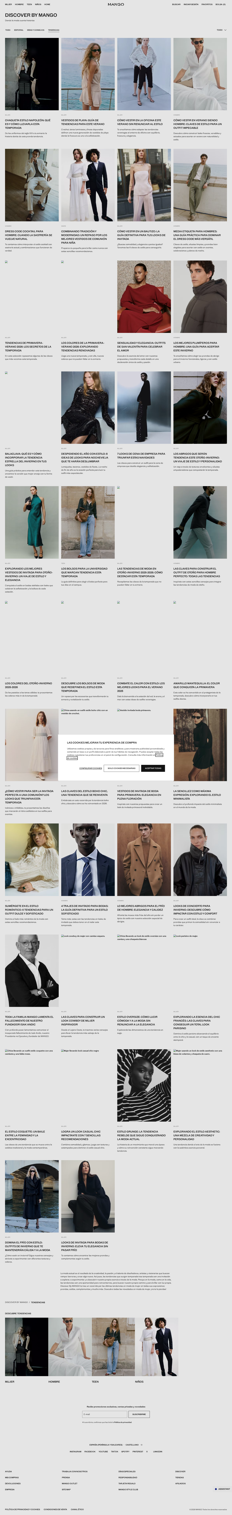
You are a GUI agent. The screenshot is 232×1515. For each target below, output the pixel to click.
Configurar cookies (90, 768)
